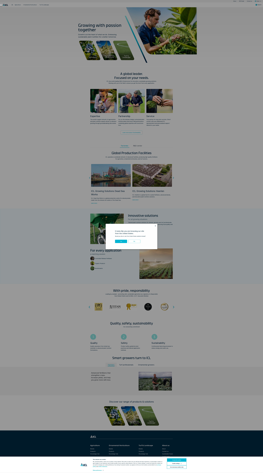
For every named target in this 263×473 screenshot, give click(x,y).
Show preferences (97, 470)
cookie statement (102, 466)
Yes (121, 241)
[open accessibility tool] (1, 5)
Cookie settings (176, 463)
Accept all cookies (176, 460)
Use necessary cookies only (176, 467)
